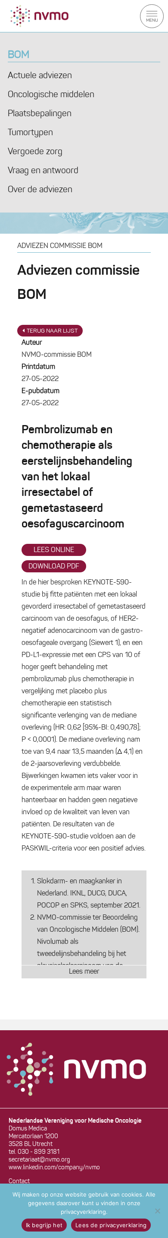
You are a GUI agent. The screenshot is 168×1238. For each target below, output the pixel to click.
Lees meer (84, 971)
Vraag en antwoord (43, 171)
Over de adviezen (40, 190)
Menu (152, 16)
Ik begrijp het (44, 1225)
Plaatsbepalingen (40, 114)
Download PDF (53, 566)
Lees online (54, 550)
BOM (18, 55)
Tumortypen (30, 133)
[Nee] (157, 1210)
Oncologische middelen (51, 95)
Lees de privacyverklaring (110, 1225)
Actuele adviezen (40, 76)
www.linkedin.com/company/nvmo (54, 1168)
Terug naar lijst (52, 331)
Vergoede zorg (35, 152)
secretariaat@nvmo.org (39, 1160)
